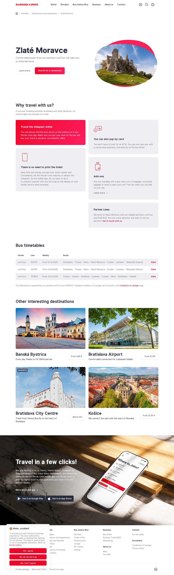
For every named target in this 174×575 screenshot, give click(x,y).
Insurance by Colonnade (55, 550)
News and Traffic (39, 569)
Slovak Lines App (57, 569)
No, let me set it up (28, 557)
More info (77, 417)
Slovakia (65, 4)
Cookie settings (22, 569)
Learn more (24, 70)
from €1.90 (149, 356)
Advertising (108, 541)
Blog (105, 551)
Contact (121, 4)
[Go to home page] (27, 5)
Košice (95, 413)
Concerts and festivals (54, 541)
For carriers (78, 547)
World (53, 4)
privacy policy (15, 545)
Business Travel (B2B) (112, 538)
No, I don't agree (28, 563)
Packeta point (80, 541)
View (153, 262)
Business (96, 4)
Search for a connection (50, 70)
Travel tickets (50, 553)
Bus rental (107, 534)
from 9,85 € (76, 356)
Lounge (77, 544)
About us (109, 4)
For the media (138, 534)
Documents (137, 541)
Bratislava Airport (105, 354)
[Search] (146, 4)
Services (77, 534)
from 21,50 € (149, 415)
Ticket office (79, 538)
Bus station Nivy (80, 4)
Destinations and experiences (44, 13)
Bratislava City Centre (37, 413)
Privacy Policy (138, 548)
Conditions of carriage (129, 285)
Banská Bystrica (31, 354)
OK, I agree (28, 551)
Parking (77, 550)
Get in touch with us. (112, 221)
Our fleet (107, 554)
